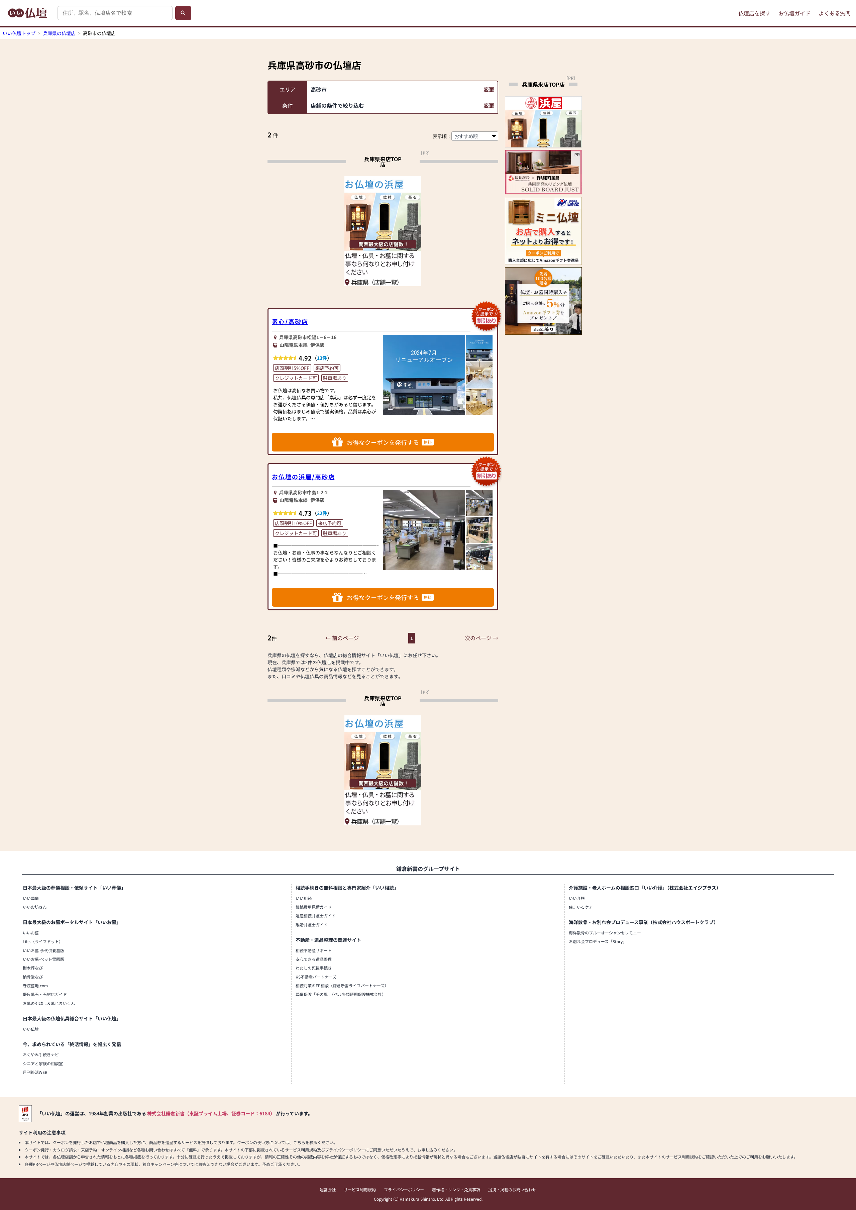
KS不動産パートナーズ (316, 977)
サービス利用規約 (360, 1189)
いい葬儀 (31, 898)
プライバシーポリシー (404, 1189)
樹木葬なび (33, 968)
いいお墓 (31, 932)
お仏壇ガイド (794, 13)
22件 (322, 513)
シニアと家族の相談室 (43, 1063)
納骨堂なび (33, 977)
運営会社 (328, 1189)
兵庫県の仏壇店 (59, 33)
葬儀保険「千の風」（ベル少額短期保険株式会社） (341, 994)
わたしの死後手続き (314, 968)
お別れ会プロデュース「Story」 (598, 941)
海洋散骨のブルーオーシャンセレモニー (605, 932)
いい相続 (304, 898)
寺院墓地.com (35, 985)
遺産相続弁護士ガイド (316, 915)
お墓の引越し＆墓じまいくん (49, 1003)
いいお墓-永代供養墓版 (43, 950)
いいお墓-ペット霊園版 (43, 959)
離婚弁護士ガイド (312, 924)
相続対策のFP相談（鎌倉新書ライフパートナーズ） (342, 985)
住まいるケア (581, 907)
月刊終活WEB (35, 1072)
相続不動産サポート (314, 950)
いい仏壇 (31, 1029)
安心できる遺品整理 (314, 959)
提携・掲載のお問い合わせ (512, 1189)
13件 (322, 358)
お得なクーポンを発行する (389, 442)
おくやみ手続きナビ (41, 1054)
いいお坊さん (35, 907)
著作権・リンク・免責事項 (456, 1189)
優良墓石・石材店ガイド (45, 994)
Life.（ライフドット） (43, 941)
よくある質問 (835, 13)
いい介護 (577, 898)
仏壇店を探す (754, 13)
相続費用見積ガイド (314, 907)
